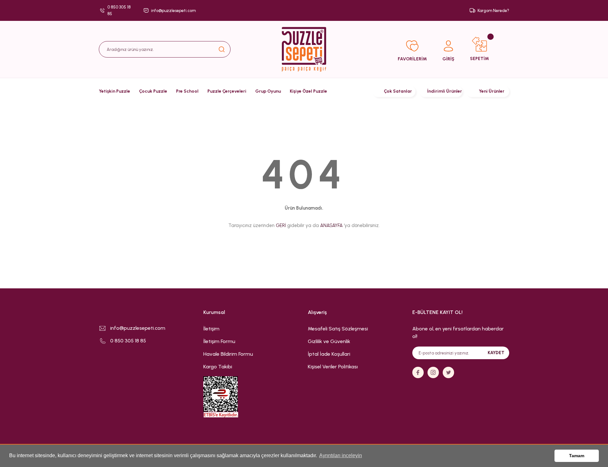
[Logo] (304, 49)
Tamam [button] (576, 455)
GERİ (281, 225)
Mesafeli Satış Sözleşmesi (338, 329)
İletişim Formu (219, 341)
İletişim (211, 329)
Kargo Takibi (217, 367)
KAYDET (496, 352)
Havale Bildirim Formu (228, 354)
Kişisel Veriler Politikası (333, 367)
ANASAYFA (331, 225)
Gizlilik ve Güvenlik (329, 341)
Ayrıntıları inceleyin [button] (340, 455)
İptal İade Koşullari (329, 354)
